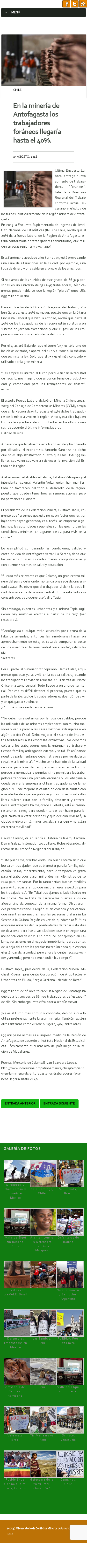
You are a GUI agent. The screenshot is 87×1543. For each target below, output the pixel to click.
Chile (17, 90)
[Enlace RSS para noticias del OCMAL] (83, 4)
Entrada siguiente (59, 1103)
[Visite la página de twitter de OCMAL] (75, 4)
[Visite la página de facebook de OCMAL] (66, 4)
